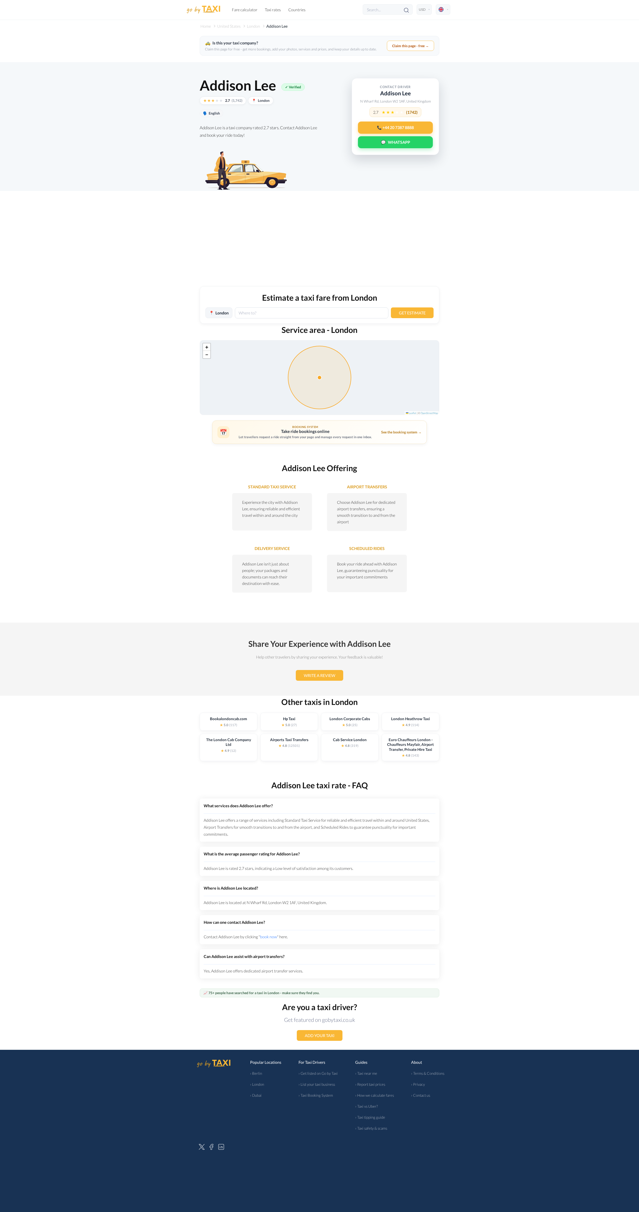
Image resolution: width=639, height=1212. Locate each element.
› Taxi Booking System (316, 1095)
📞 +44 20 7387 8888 (395, 127)
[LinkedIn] (221, 1146)
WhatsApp (395, 142)
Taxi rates (273, 9)
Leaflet (412, 412)
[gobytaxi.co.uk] (203, 9)
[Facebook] (211, 1146)
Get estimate (412, 312)
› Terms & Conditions (427, 1073)
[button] (206, 347)
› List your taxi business (317, 1084)
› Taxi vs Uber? (366, 1106)
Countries (297, 9)
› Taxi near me (366, 1073)
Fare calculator (244, 9)
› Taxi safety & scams (371, 1128)
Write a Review (319, 675)
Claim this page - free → (410, 46)
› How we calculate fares (374, 1095)
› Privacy (418, 1084)
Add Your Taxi (319, 1035)
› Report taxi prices (370, 1084)
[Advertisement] (319, 244)
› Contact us (420, 1095)
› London (257, 1084)
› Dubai (256, 1095)
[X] (202, 1146)
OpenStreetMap (429, 412)
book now (268, 936)
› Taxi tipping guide (370, 1117)
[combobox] (311, 312)
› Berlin (256, 1073)
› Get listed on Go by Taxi (318, 1073)
